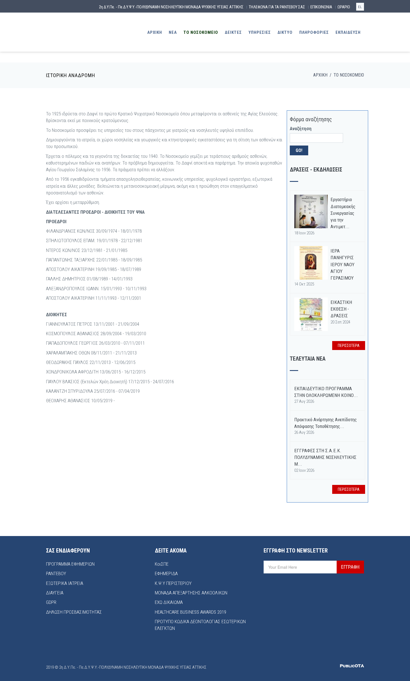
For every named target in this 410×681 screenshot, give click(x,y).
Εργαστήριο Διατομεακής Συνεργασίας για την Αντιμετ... (343, 213)
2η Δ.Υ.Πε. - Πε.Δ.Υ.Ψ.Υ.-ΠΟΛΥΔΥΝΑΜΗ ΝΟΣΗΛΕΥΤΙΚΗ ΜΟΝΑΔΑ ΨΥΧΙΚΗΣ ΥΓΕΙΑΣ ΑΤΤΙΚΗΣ (171, 6)
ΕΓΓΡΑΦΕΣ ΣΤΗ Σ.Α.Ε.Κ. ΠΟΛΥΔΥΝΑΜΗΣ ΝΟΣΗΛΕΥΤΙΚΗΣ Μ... (325, 457)
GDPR (51, 602)
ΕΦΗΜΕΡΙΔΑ (166, 573)
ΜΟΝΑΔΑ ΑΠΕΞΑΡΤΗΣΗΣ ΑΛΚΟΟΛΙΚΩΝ (191, 593)
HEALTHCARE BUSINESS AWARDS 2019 (190, 612)
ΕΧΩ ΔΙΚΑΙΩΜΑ (169, 602)
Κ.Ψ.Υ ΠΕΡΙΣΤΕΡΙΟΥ (173, 583)
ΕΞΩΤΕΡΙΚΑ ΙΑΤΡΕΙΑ (64, 583)
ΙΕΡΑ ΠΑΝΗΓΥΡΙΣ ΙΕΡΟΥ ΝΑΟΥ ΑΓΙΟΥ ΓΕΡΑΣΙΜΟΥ (342, 264)
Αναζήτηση (301, 128)
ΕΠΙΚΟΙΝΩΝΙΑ (321, 6)
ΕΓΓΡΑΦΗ (350, 567)
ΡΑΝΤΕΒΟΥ (56, 573)
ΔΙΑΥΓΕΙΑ (54, 593)
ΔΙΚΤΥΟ (285, 32)
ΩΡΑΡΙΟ (343, 6)
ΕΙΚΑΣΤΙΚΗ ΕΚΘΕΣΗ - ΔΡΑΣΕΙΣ (341, 309)
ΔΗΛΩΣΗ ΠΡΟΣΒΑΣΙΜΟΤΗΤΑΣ (74, 612)
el (360, 7)
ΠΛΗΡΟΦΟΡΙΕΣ (314, 32)
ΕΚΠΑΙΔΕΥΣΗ (348, 32)
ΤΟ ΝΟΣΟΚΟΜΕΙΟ (201, 32)
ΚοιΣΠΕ (161, 564)
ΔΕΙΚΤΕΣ (233, 32)
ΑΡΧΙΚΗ (154, 32)
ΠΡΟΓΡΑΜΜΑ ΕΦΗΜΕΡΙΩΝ (70, 564)
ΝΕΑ (173, 32)
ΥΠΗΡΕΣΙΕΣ (260, 32)
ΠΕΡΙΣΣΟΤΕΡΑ (349, 345)
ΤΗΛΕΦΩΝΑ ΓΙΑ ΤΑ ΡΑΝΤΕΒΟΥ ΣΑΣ (277, 6)
